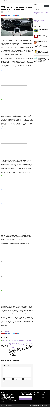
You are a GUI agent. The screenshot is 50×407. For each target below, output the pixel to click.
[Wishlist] (46, 1)
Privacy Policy (44, 394)
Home (2, 4)
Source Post (6, 331)
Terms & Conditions (45, 395)
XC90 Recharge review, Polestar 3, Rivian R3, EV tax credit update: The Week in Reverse (21, 351)
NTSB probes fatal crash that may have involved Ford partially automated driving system (12, 352)
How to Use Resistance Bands (39, 23)
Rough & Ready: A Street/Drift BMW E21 (5, 346)
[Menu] (2, 1)
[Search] (44, 1)
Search (35, 4)
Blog (34, 397)
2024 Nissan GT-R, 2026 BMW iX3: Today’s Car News (29, 347)
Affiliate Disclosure (45, 397)
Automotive (6, 4)
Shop (35, 395)
